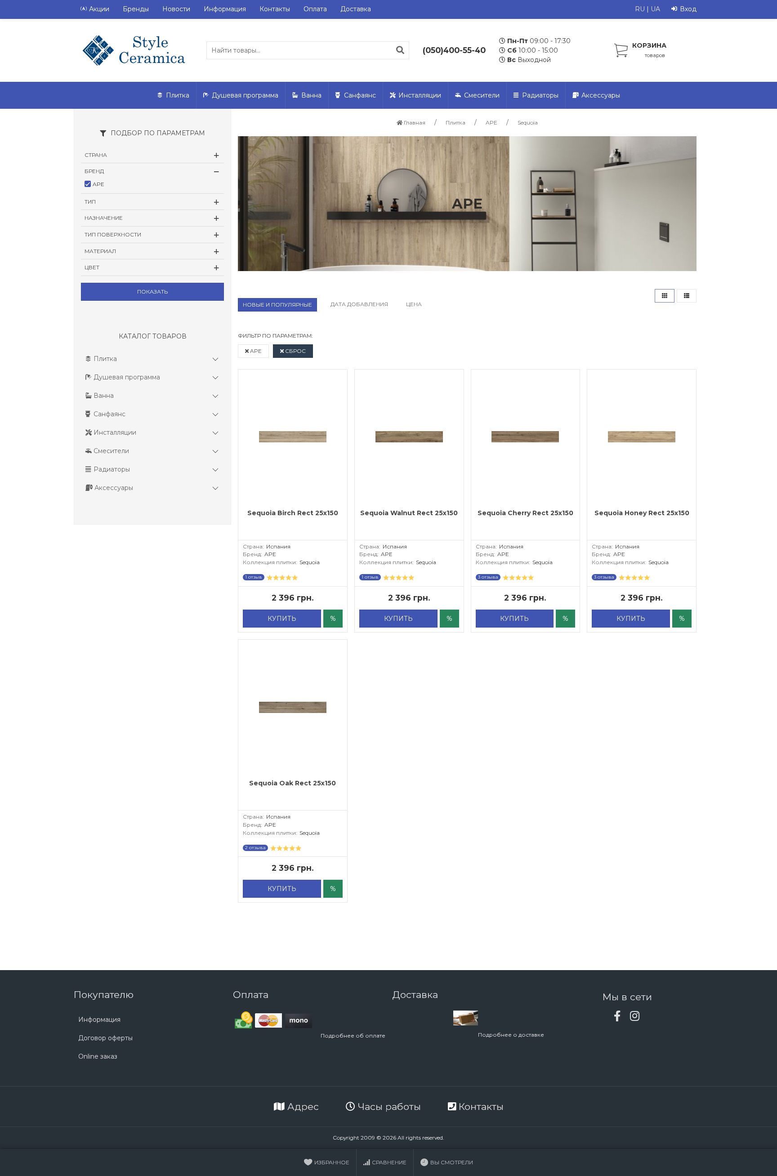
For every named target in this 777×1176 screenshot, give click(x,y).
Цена (414, 304)
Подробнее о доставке (511, 1034)
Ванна (311, 95)
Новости (176, 9)
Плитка (177, 95)
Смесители (482, 95)
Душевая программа (245, 95)
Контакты (274, 9)
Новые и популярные (277, 304)
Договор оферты (105, 1038)
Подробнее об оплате (353, 1035)
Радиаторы (540, 95)
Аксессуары (600, 95)
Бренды (136, 9)
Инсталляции (419, 95)
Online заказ (97, 1056)
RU (640, 9)
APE (255, 350)
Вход (688, 9)
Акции (99, 9)
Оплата (315, 9)
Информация (225, 9)
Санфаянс (360, 95)
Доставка (355, 9)
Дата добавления (359, 304)
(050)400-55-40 (454, 50)
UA (655, 9)
